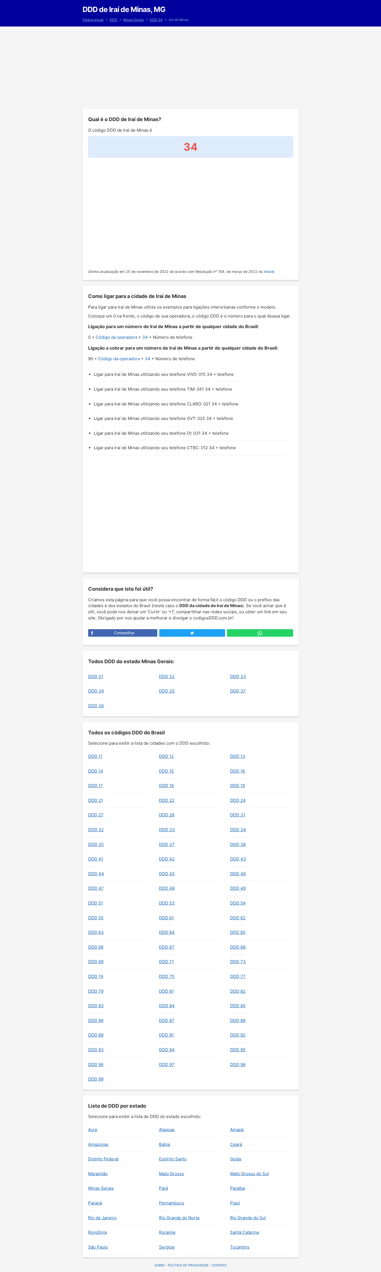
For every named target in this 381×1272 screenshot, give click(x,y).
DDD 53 (167, 903)
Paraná (95, 1203)
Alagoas (167, 1129)
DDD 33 (238, 676)
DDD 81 (166, 991)
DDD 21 (95, 800)
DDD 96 (95, 1064)
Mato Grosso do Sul (249, 1173)
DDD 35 (167, 691)
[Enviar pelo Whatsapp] (260, 633)
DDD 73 (238, 961)
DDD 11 (95, 756)
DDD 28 (166, 814)
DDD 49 (238, 888)
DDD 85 (237, 1005)
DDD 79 (95, 991)
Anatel (269, 272)
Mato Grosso (171, 1173)
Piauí (235, 1203)
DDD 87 (166, 1020)
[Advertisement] (190, 67)
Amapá (236, 1129)
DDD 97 (166, 1064)
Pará (163, 1188)
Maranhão (98, 1173)
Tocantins (239, 1247)
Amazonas (98, 1144)
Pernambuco (171, 1203)
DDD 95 (237, 1049)
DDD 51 (95, 903)
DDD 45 (167, 873)
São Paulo (98, 1247)
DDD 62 (237, 917)
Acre (92, 1129)
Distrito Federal (103, 1159)
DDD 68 (237, 947)
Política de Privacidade (188, 1265)
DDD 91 (166, 1035)
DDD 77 (237, 976)
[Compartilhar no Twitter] (192, 633)
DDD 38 (96, 705)
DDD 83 (96, 1005)
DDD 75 (166, 976)
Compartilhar (124, 633)
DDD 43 (238, 859)
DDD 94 (167, 1049)
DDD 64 (167, 932)
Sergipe (167, 1247)
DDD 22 (166, 800)
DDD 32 (167, 676)
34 (145, 337)
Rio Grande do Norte (179, 1217)
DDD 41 (95, 859)
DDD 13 (237, 756)
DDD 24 (238, 800)
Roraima (167, 1232)
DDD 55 (95, 917)
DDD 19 (237, 785)
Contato (219, 1265)
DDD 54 (238, 903)
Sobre (160, 1265)
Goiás (235, 1159)
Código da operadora (116, 337)
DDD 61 (166, 917)
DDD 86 (95, 1020)
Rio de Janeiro (102, 1217)
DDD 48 (167, 888)
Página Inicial (93, 20)
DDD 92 (237, 1035)
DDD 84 (167, 1005)
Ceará (236, 1144)
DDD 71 (166, 961)
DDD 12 (166, 756)
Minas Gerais (133, 20)
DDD (114, 20)
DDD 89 (95, 1035)
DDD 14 (95, 771)
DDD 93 (96, 1049)
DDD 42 (167, 859)
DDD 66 (95, 947)
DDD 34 (156, 20)
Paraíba (237, 1188)
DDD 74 (95, 976)
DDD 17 (95, 785)
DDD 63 (96, 932)
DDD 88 (237, 1020)
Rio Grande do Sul (248, 1217)
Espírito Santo (173, 1159)
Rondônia (97, 1232)
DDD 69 (95, 961)
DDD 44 (96, 873)
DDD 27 (95, 814)
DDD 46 (238, 873)
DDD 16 (237, 771)
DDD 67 (166, 947)
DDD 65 (237, 932)
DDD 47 (96, 888)
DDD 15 (166, 771)
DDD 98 (237, 1064)
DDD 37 (238, 691)
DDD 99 (95, 1079)
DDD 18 (166, 785)
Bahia (164, 1144)
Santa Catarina (244, 1232)
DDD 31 (95, 676)
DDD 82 (237, 991)
